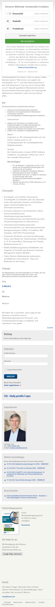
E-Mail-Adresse (9, 353)
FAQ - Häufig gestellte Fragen (17, 396)
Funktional (18, 29)
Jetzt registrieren (11, 385)
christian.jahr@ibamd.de (18, 448)
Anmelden (11, 376)
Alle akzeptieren (27, 41)
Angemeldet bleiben (14, 370)
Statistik (17, 21)
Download (25, 525)
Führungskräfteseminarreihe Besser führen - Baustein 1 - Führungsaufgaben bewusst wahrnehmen (27, 497)
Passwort (7, 361)
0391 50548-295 (13, 446)
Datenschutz (30, 602)
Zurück (50, 328)
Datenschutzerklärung (27, 67)
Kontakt (7, 602)
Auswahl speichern (27, 35)
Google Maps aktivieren (12, 554)
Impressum (18, 602)
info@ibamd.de (8, 597)
